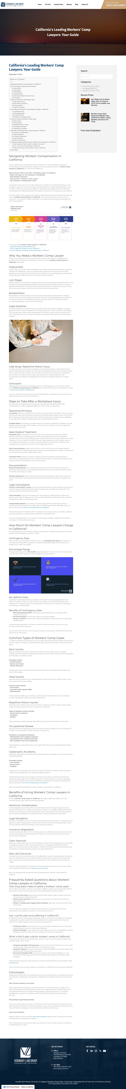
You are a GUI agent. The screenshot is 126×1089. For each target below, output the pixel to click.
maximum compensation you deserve (36, 507)
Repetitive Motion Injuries (21, 124)
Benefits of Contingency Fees (22, 117)
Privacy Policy (59, 1082)
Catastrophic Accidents (20, 128)
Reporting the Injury (19, 101)
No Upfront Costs (19, 115)
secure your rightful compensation (23, 390)
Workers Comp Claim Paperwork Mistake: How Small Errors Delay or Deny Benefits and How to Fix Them (101, 118)
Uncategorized (88, 88)
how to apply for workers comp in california (24, 248)
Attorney (69, 4)
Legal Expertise (18, 94)
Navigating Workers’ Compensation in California (26, 84)
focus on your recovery (39, 868)
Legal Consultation (19, 107)
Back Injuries (17, 121)
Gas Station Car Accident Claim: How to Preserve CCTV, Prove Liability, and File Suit (100, 102)
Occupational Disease (20, 126)
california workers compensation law (22, 246)
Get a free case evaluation (38, 1016)
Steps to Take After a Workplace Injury (23, 99)
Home (40, 4)
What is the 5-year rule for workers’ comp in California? (29, 147)
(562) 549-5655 (115, 5)
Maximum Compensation (21, 132)
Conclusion (17, 97)
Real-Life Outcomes (19, 140)
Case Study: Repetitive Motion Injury (24, 95)
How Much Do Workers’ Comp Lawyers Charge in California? (30, 109)
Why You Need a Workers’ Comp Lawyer (23, 86)
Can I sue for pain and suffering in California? (27, 146)
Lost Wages (17, 90)
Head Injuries (18, 122)
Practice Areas (58, 4)
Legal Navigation (19, 134)
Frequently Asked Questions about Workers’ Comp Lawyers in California (33, 142)
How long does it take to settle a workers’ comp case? (29, 144)
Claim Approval (18, 138)
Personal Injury (89, 86)
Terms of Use (68, 1082)
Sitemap (43, 1082)
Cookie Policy (77, 1082)
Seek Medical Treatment (21, 103)
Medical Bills (17, 88)
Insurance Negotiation (20, 136)
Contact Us (84, 4)
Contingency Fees (19, 111)
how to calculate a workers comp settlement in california (29, 250)
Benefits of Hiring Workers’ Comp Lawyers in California (28, 130)
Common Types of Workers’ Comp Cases (23, 119)
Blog (76, 4)
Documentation (18, 105)
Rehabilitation (18, 92)
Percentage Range (19, 113)
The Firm (48, 4)
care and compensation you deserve (35, 783)
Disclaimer (50, 1082)
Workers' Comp (89, 91)
